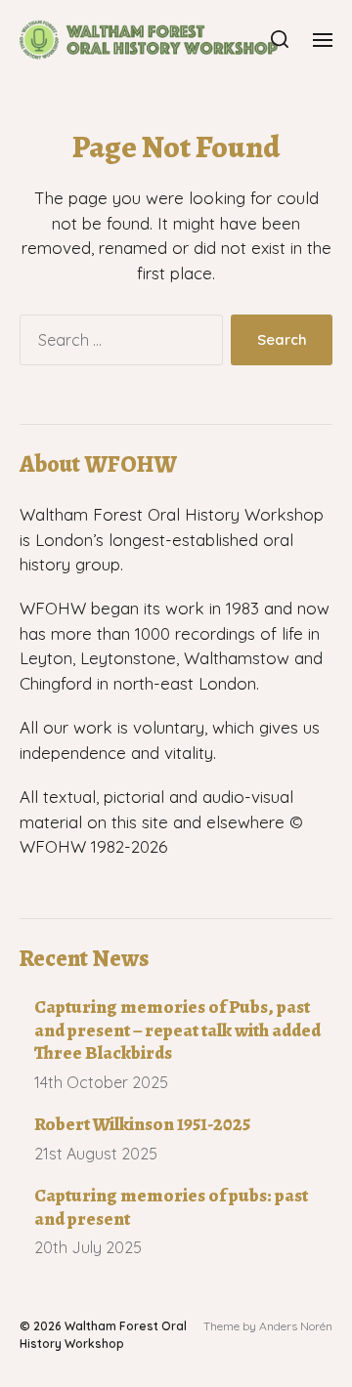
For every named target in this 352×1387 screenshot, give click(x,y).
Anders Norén (295, 1326)
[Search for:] (117, 344)
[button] (280, 39)
